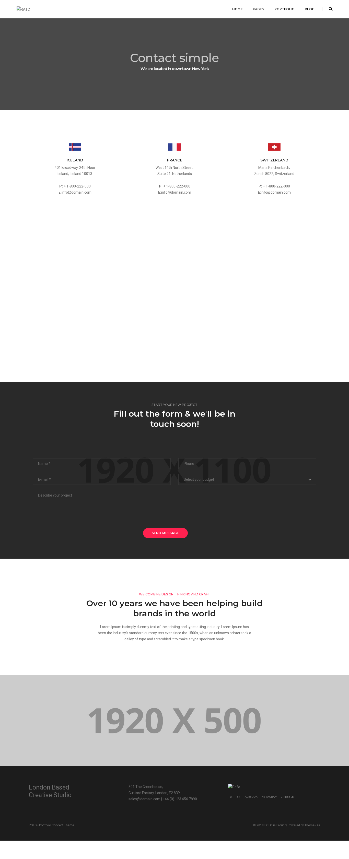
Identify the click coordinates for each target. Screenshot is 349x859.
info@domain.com (76, 192)
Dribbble (287, 796)
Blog (310, 9)
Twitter (234, 796)
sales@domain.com (144, 799)
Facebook (250, 796)
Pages (258, 9)
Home (237, 9)
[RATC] (23, 9)
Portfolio (284, 9)
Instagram (269, 796)
